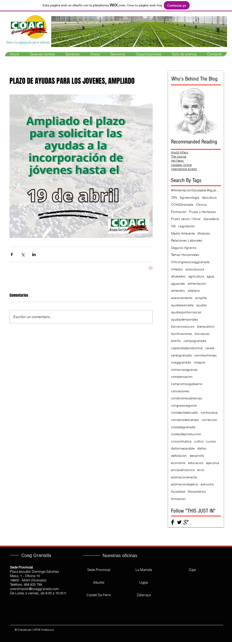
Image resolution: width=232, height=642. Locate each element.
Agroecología (189, 197)
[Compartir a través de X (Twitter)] (23, 254)
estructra (207, 484)
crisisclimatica (181, 441)
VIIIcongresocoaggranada (190, 262)
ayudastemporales (184, 319)
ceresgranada (181, 355)
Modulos (204, 233)
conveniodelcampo (185, 420)
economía (178, 463)
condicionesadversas (186, 398)
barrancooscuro (182, 326)
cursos (211, 441)
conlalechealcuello (184, 412)
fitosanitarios (197, 491)
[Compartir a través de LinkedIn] (34, 254)
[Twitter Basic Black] (179, 522)
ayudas (201, 305)
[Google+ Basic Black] (186, 522)
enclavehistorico (183, 470)
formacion (178, 499)
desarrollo (197, 456)
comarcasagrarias (184, 370)
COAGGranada (182, 204)
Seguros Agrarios (183, 248)
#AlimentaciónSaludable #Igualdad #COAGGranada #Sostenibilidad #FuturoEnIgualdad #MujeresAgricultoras (196, 190)
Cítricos (201, 204)
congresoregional (184, 405)
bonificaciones (181, 334)
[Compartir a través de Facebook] (12, 254)
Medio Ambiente (183, 233)
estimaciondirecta (184, 477)
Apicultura (209, 197)
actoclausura (195, 269)
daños (201, 448)
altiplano (194, 291)
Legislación (186, 226)
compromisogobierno (186, 384)
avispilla (201, 298)
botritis (176, 341)
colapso (199, 362)
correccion (209, 420)
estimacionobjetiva (184, 484)
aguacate (178, 283)
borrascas (202, 334)
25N (174, 197)
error (200, 470)
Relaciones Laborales (186, 240)
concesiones (180, 391)
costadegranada (183, 427)
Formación (178, 212)
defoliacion (179, 456)
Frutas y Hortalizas (202, 212)
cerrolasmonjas (205, 355)
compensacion (182, 377)
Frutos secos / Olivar (186, 219)
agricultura (196, 276)
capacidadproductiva (187, 348)
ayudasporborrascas (186, 312)
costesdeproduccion (186, 434)
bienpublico (205, 326)
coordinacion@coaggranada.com (34, 589)
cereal (209, 348)
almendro (178, 291)
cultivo (198, 441)
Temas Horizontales (185, 255)
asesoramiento (181, 298)
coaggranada (181, 362)
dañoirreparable (183, 448)
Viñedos (177, 269)
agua (210, 276)
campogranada (195, 341)
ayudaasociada (182, 305)
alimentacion (197, 283)
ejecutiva (212, 463)
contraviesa (209, 412)
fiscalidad (178, 491)
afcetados (178, 276)
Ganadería (211, 219)
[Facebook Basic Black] (172, 522)
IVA (173, 226)
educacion (195, 463)
